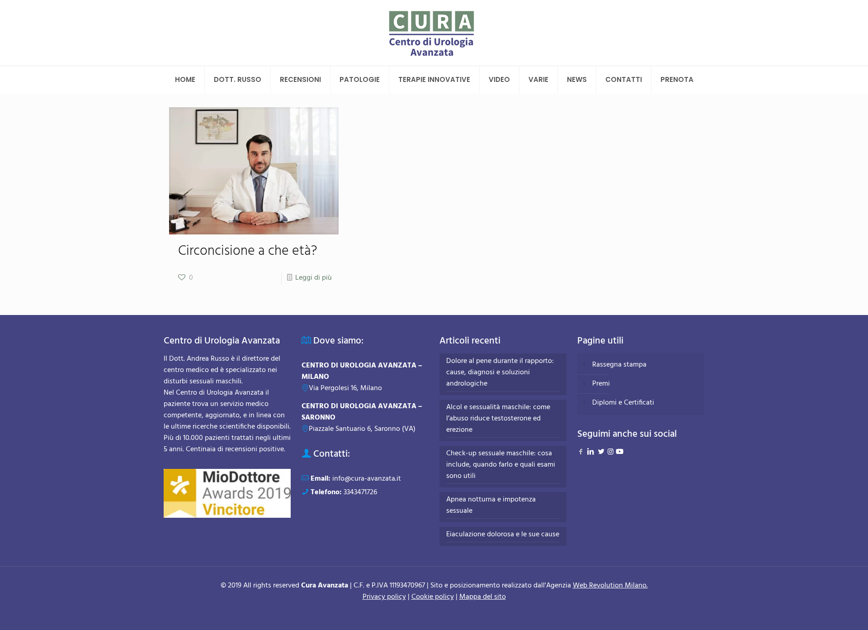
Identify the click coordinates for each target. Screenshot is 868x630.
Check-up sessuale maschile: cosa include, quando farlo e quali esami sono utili (500, 465)
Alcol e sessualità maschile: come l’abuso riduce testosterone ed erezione (498, 419)
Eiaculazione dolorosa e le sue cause (502, 534)
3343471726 (360, 492)
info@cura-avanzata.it (366, 479)
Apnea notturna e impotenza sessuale (491, 505)
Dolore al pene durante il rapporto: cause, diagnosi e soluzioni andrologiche (500, 373)
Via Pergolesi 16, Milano (345, 388)
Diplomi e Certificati (623, 403)
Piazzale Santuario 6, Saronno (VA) (362, 429)
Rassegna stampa (619, 365)
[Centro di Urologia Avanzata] (434, 33)
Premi (601, 384)
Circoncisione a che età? (247, 251)
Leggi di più (313, 278)
